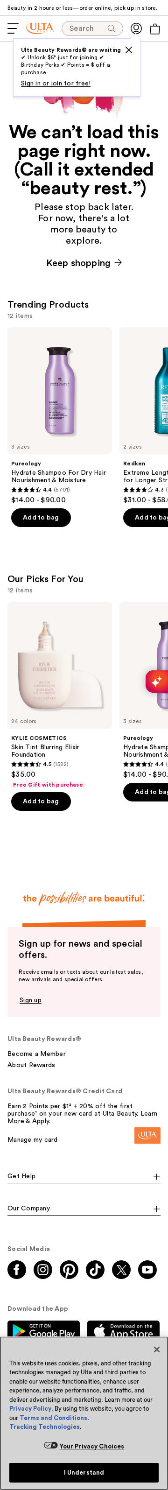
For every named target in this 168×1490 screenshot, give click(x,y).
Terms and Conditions (53, 1418)
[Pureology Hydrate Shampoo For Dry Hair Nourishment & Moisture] (59, 416)
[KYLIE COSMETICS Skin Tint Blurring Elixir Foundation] (59, 695)
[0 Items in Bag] (155, 29)
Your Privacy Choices (92, 1446)
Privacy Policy (30, 1409)
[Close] (157, 1349)
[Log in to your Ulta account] (136, 28)
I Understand (84, 1472)
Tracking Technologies (44, 1427)
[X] (129, 50)
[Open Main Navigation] (13, 28)
